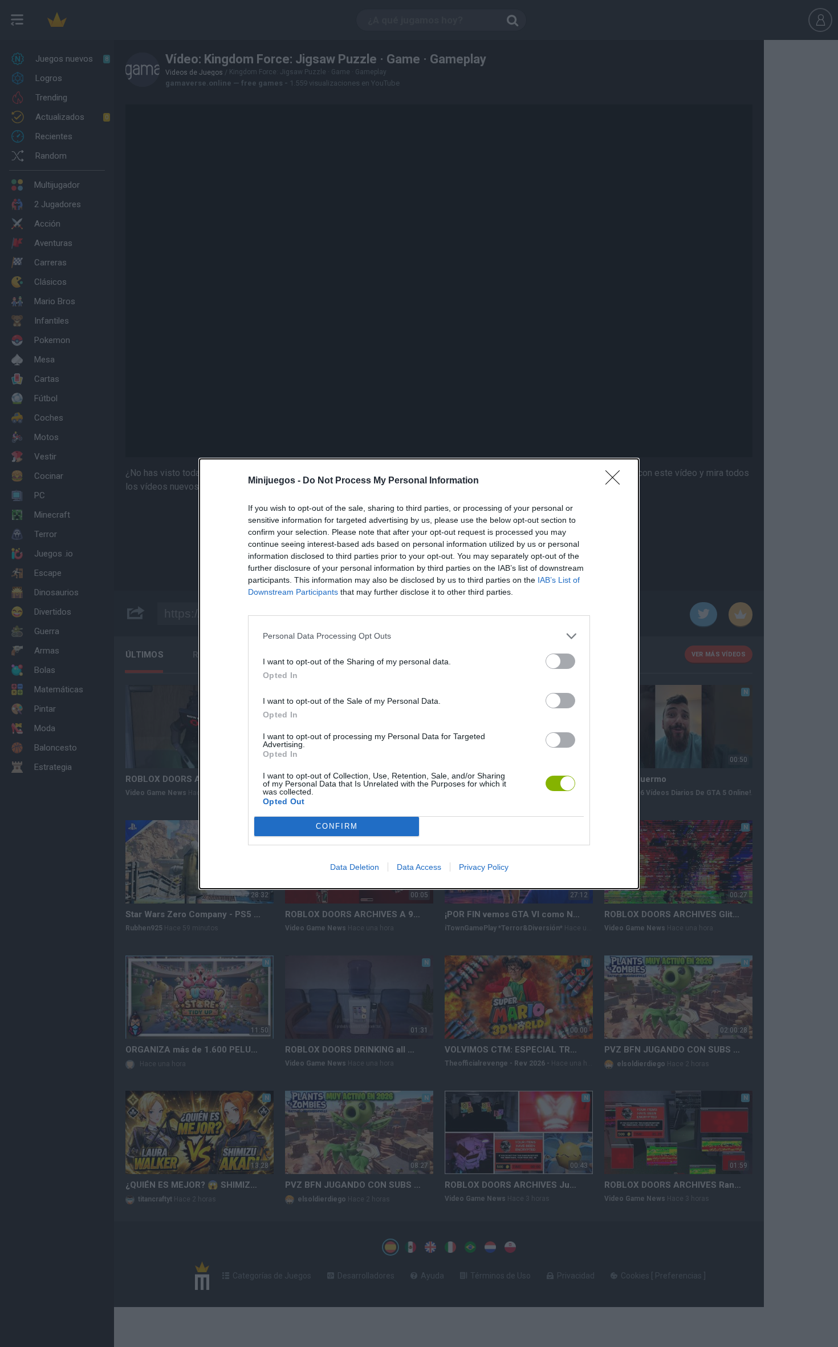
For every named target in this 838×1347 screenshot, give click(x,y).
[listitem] (419, 636)
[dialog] (419, 674)
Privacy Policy (484, 867)
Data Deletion (354, 867)
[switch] (560, 661)
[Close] (616, 481)
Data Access (419, 867)
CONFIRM (337, 826)
